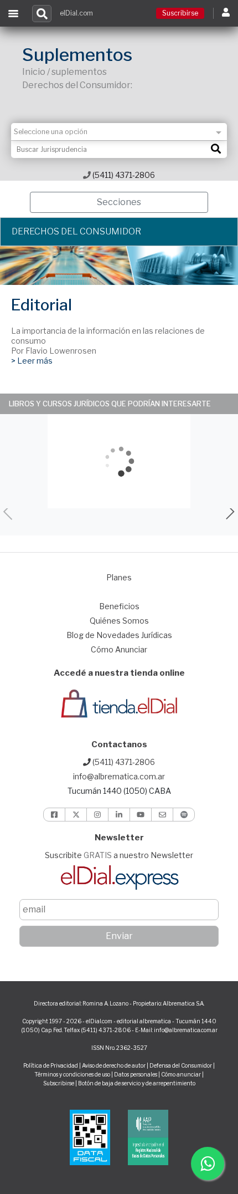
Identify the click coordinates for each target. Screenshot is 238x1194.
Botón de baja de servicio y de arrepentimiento (136, 1083)
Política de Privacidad (50, 1065)
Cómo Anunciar (119, 649)
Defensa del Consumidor (180, 1065)
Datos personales (135, 1074)
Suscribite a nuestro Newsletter (119, 855)
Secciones (119, 202)
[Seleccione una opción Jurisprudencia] (119, 131)
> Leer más (32, 360)
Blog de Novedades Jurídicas (119, 635)
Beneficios (119, 606)
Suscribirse (180, 13)
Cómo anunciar (181, 1074)
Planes (119, 577)
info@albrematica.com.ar (119, 776)
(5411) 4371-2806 (123, 175)
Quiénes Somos (119, 620)
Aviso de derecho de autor (114, 1065)
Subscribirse (59, 1083)
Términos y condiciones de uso (72, 1074)
